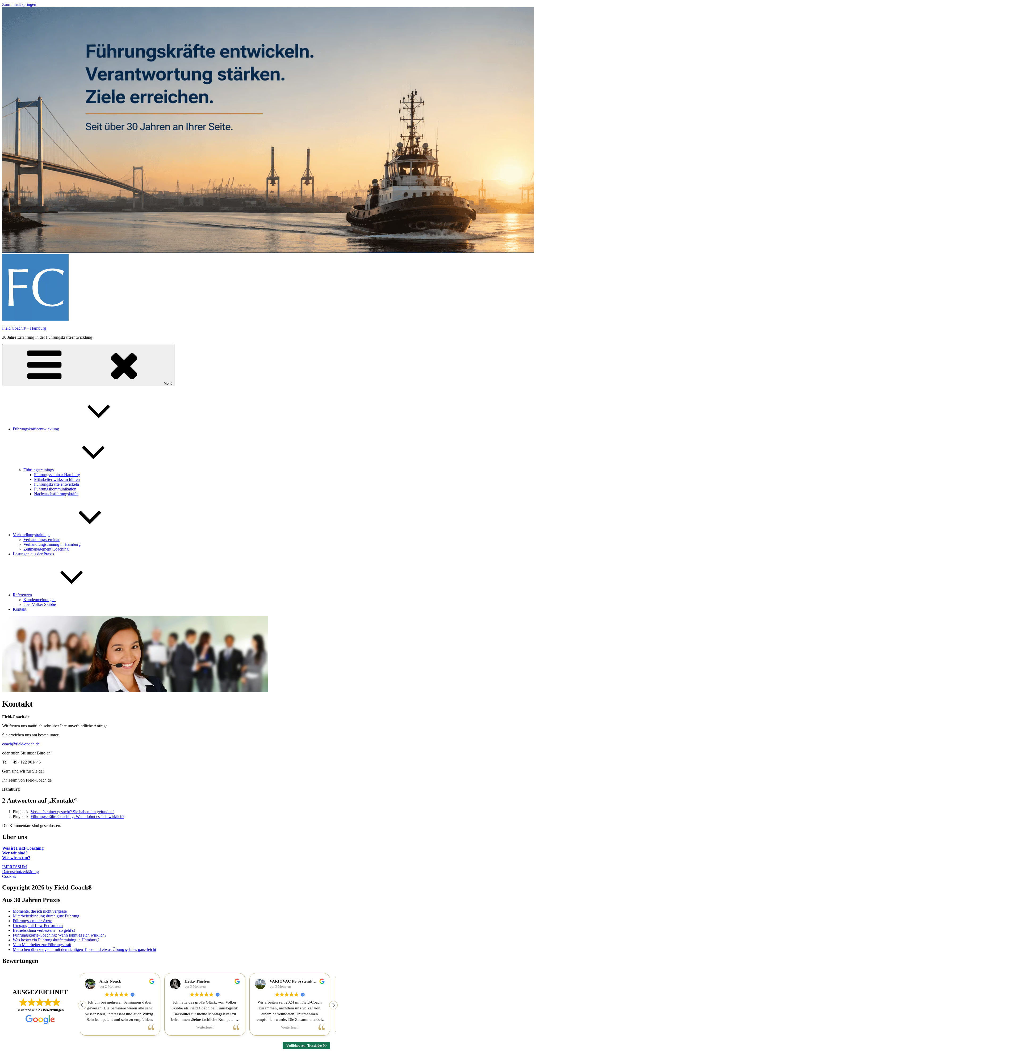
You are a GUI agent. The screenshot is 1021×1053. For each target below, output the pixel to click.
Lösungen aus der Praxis (33, 554)
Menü (168, 383)
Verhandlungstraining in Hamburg (52, 544)
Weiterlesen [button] (122, 1027)
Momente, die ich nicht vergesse (40, 911)
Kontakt (19, 609)
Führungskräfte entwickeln (56, 484)
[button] (333, 1005)
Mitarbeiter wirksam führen (57, 479)
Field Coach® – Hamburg (24, 328)
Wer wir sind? (15, 853)
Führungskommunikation (55, 489)
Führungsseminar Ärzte (32, 920)
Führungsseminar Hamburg (57, 474)
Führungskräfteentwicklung (36, 429)
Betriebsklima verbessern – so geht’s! (44, 930)
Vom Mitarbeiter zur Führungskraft (42, 944)
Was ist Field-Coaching (23, 848)
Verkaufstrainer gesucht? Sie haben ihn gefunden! (72, 811)
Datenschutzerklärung (20, 871)
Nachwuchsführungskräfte (56, 494)
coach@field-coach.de (21, 744)
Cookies (9, 876)
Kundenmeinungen (39, 599)
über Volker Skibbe (39, 604)
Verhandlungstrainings (31, 534)
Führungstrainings (38, 470)
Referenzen (22, 595)
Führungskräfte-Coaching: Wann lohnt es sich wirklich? (77, 816)
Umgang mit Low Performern (38, 925)
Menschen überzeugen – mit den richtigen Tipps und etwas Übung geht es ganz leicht (84, 949)
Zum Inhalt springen (19, 4)
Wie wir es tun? (16, 857)
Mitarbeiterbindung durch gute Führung (46, 916)
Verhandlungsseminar (41, 539)
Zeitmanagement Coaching (46, 549)
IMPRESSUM (14, 867)
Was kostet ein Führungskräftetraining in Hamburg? (56, 940)
